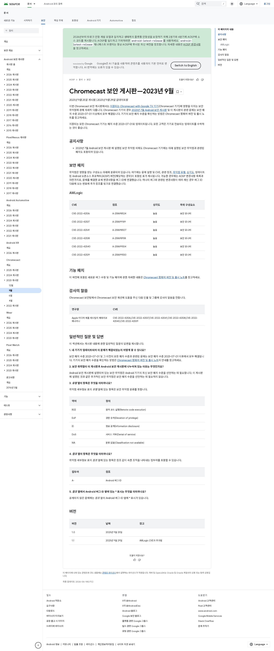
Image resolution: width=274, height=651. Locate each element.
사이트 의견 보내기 (126, 644)
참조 (134, 20)
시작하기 (28, 20)
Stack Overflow (206, 621)
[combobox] (211, 4)
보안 (43, 20)
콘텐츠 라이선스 (109, 572)
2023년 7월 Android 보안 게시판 (149, 110)
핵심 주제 (58, 20)
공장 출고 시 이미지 (55, 621)
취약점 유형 (179, 172)
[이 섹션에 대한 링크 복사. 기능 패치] (87, 271)
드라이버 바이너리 (54, 626)
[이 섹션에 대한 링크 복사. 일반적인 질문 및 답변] (107, 337)
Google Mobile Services (210, 615)
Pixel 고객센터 (204, 605)
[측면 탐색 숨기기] (38, 645)
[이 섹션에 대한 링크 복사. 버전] (79, 512)
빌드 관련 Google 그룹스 (134, 626)
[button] (19, 50)
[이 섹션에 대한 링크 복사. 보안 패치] (87, 166)
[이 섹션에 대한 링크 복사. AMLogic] (86, 193)
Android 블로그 (129, 610)
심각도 (190, 172)
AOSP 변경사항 (192, 44)
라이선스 (90, 644)
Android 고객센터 (206, 600)
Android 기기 (94, 20)
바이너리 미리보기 (54, 615)
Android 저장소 (53, 600)
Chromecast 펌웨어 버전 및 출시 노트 (164, 277)
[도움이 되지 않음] (202, 79)
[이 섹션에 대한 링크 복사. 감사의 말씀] (91, 291)
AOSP (72, 79)
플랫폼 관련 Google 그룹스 (135, 621)
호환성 (75, 20)
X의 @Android (129, 600)
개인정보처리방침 (106, 644)
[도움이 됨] (197, 79)
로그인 (267, 3)
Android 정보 (52, 644)
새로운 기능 (9, 20)
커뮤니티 (67, 644)
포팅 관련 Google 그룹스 (134, 631)
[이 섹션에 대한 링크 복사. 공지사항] (86, 142)
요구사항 (50, 605)
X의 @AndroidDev (131, 605)
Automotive (116, 20)
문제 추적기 (203, 626)
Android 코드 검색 (53, 3)
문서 (29, 3)
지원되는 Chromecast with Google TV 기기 (134, 106)
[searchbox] (21, 30)
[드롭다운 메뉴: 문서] (36, 4)
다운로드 (50, 610)
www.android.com (207, 610)
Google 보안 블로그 (131, 615)
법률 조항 (78, 644)
